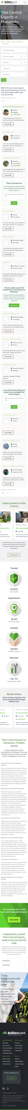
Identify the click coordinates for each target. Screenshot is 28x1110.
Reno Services (8, 132)
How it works (6, 1045)
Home (2, 42)
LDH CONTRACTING (11, 440)
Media (16, 1066)
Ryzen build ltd (8, 237)
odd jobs (6, 262)
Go (4, 80)
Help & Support (19, 1061)
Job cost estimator (7, 1048)
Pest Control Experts (17, 42)
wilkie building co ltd (11, 313)
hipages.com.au (12, 1105)
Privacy (15, 1092)
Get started (14, 305)
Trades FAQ (18, 1050)
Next (14, 203)
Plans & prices (18, 1045)
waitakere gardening (11, 158)
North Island (6, 960)
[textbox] (12, 68)
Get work (17, 1043)
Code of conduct (19, 1064)
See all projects (14, 555)
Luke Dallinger (8, 211)
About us (17, 1059)
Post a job (5, 1043)
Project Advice (6, 1061)
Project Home (6, 1059)
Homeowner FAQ (7, 1053)
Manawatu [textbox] (6, 62)
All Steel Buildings (10, 364)
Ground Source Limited (12, 339)
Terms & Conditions (7, 1092)
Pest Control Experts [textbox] (8, 56)
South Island (6, 965)
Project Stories (6, 1064)
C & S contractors (10, 415)
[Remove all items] (21, 56)
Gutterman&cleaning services (14, 106)
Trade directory (6, 1050)
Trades (8, 42)
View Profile (8, 124)
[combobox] (14, 56)
